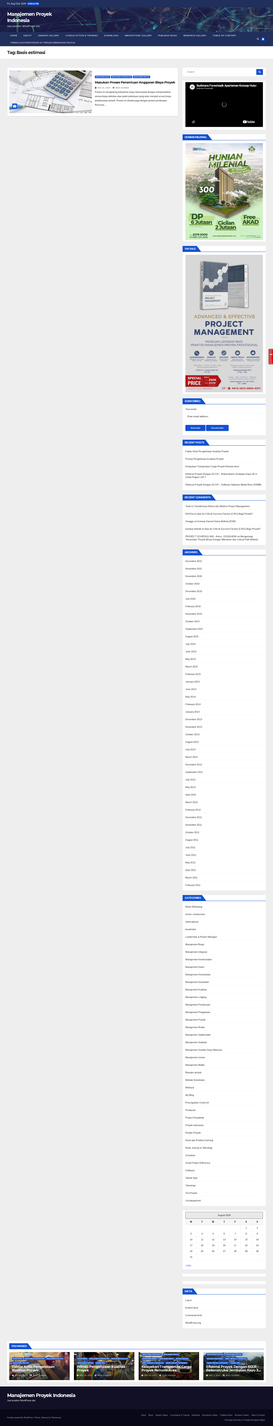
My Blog (189, 1095)
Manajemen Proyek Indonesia (41, 1395)
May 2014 (190, 697)
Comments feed (193, 1315)
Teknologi (190, 1185)
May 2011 (190, 862)
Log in (188, 1300)
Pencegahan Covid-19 (197, 1102)
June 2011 (190, 855)
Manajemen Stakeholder (198, 1035)
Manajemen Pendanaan (197, 1005)
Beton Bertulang (193, 907)
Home (13, 35)
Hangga (189, 521)
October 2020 (192, 584)
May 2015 (190, 659)
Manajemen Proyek (141, 77)
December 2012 (193, 764)
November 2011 (193, 825)
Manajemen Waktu (195, 1065)
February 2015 (193, 674)
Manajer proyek (193, 1072)
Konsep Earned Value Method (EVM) (216, 521)
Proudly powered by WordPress (20, 1417)
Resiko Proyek (193, 1133)
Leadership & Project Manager (201, 937)
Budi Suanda (122, 88)
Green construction (195, 914)
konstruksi (190, 929)
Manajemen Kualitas (196, 989)
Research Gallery (194, 35)
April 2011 (190, 870)
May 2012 (190, 787)
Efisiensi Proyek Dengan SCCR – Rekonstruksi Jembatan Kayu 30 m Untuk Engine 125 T (233, 1370)
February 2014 (193, 704)
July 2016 (190, 599)
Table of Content (224, 35)
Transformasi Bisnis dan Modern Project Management (222, 506)
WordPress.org (193, 1323)
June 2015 (190, 651)
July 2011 (190, 847)
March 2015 (191, 666)
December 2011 (193, 817)
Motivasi (189, 1087)
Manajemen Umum (195, 1057)
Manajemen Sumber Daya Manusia (203, 1050)
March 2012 (191, 802)
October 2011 (192, 832)
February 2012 (193, 810)
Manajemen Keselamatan (198, 959)
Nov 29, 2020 (104, 88)
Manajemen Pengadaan (197, 1012)
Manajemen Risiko (195, 1027)
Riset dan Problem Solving (199, 1140)
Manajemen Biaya (102, 77)
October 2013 (192, 734)
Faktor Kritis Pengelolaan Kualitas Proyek (207, 451)
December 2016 (193, 591)
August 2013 (191, 742)
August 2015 (191, 636)
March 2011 (191, 877)
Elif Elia (189, 514)
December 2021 (193, 561)
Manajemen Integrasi (196, 952)
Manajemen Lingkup (195, 997)
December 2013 (193, 719)
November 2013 (193, 727)
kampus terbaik (193, 529)
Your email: (191, 409)
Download (111, 35)
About (27, 35)
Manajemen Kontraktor (121, 77)
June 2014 (190, 689)
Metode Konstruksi (195, 1080)
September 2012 (194, 772)
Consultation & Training (81, 35)
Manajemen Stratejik (196, 1042)
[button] (258, 39)
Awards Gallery (48, 35)
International (191, 922)
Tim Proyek (191, 1193)
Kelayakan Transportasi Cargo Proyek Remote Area (212, 466)
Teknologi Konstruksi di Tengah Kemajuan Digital (43, 42)
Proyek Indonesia (194, 1125)
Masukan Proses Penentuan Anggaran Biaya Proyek (135, 82)
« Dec (188, 1265)
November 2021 (193, 568)
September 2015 (194, 629)
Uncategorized (193, 1200)
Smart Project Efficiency (197, 1163)
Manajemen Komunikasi (197, 974)
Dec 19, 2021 (21, 1375)
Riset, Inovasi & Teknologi (198, 1148)
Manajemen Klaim (194, 967)
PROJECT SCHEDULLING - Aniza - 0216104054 (211, 536)
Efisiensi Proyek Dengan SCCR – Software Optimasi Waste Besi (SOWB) (223, 484)
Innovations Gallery (138, 35)
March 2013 (191, 757)
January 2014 (192, 712)
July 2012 (190, 779)
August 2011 (191, 840)
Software (190, 1170)
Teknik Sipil (191, 1178)
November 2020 (193, 576)
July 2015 (190, 644)
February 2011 (192, 885)
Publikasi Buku (167, 35)
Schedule (190, 1155)
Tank (187, 506)
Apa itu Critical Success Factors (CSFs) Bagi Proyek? (225, 514)
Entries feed (191, 1308)
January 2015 (192, 682)
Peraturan (190, 1110)
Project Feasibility (194, 1118)
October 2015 (192, 621)
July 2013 (190, 749)
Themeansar (56, 1417)
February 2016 (193, 606)
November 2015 (193, 614)
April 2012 (190, 795)
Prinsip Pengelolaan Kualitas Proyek (204, 459)
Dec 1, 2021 (214, 1375)
